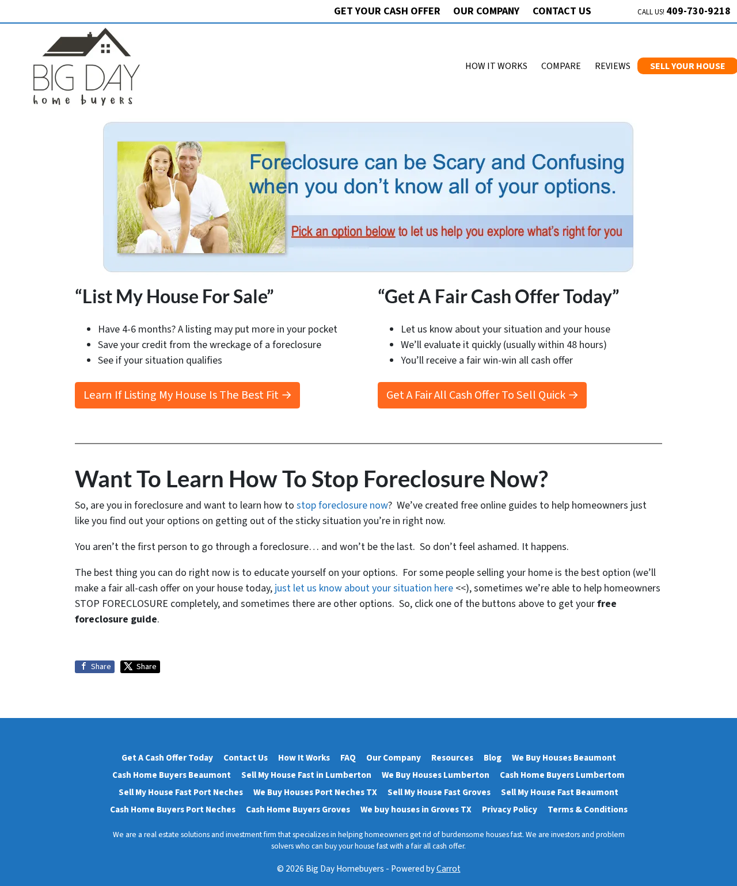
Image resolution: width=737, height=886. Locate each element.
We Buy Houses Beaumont (564, 757)
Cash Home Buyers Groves (298, 809)
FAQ (348, 757)
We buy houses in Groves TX (416, 809)
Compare (561, 66)
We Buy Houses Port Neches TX (315, 792)
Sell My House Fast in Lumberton (306, 775)
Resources (452, 757)
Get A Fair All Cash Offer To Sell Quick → (482, 395)
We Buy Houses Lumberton (435, 775)
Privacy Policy (509, 809)
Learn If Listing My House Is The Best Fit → (187, 395)
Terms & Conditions (588, 809)
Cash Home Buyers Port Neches (172, 809)
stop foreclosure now (342, 505)
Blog (493, 757)
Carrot (448, 868)
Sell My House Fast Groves (439, 792)
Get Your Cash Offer (387, 11)
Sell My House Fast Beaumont (559, 792)
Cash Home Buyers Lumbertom (562, 775)
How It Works (496, 66)
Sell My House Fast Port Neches (181, 792)
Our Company (486, 11)
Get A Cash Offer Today (167, 757)
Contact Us (562, 11)
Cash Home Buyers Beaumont (171, 775)
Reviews (612, 66)
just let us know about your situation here (364, 588)
